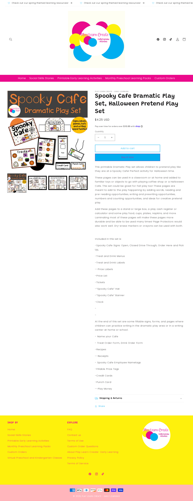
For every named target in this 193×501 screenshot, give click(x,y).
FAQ (69, 429)
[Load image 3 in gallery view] (57, 183)
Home (11, 429)
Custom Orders (17, 452)
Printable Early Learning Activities (28, 440)
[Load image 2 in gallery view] (37, 183)
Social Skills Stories (19, 435)
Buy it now (128, 157)
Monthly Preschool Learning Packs (29, 446)
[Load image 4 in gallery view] (78, 183)
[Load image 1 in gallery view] (16, 183)
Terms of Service (78, 463)
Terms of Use (75, 440)
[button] (10, 39)
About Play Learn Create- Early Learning (93, 452)
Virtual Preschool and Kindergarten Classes (34, 457)
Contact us (74, 435)
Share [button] (101, 406)
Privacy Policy (75, 457)
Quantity (99, 131)
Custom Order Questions (82, 446)
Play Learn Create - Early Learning (101, 496)
